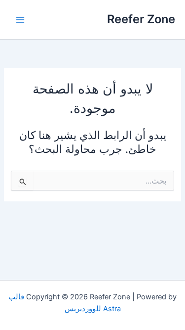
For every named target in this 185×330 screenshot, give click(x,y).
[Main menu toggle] (20, 19)
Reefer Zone (141, 19)
